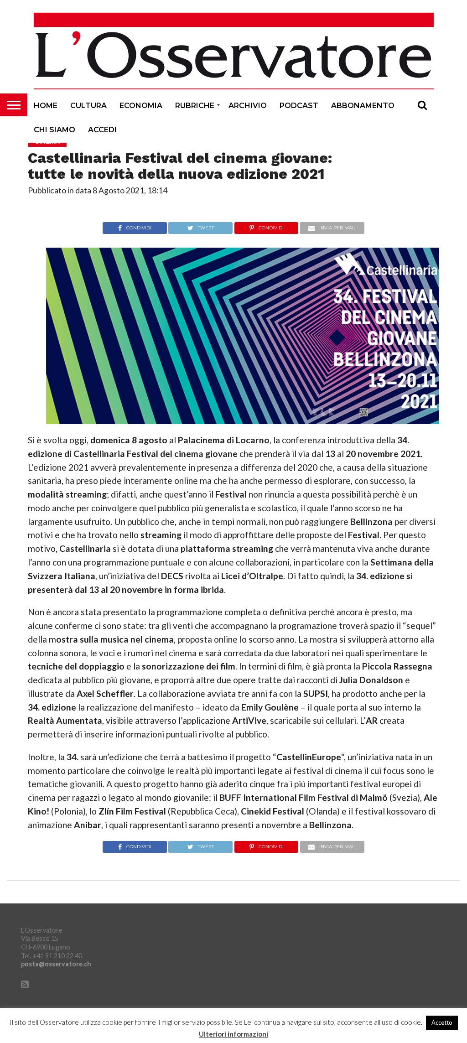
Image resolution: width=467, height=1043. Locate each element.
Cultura (88, 105)
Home (45, 105)
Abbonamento (362, 105)
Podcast (299, 105)
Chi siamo (54, 129)
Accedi (102, 129)
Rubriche (194, 105)
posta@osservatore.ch (56, 964)
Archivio (247, 105)
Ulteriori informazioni (233, 1034)
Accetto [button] (441, 1022)
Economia (140, 105)
